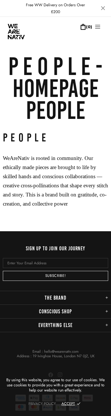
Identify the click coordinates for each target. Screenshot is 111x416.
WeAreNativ (21, 34)
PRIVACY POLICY (42, 403)
